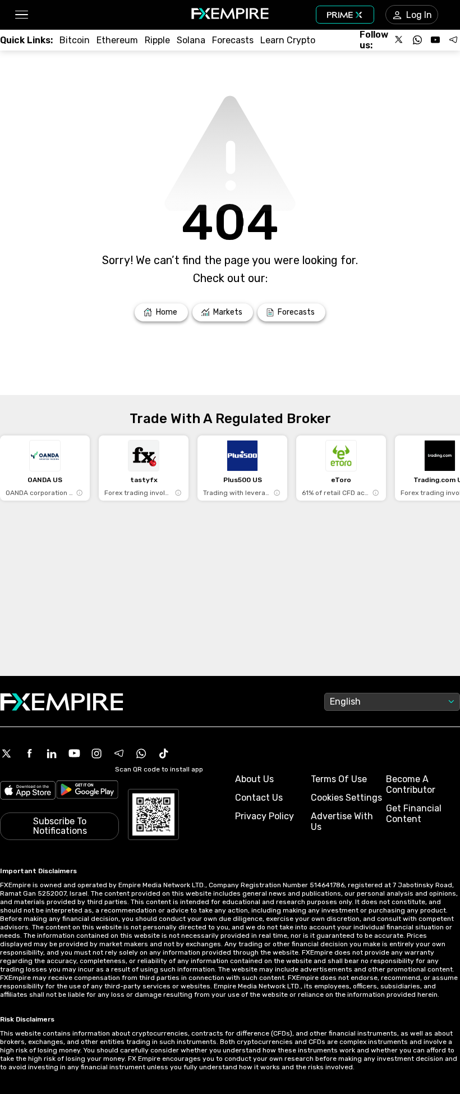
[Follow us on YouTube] (435, 40)
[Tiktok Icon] (164, 753)
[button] (21, 15)
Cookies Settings (346, 797)
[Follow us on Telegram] (453, 40)
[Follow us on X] (399, 40)
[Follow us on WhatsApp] (417, 40)
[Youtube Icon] (74, 753)
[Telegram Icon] (119, 753)
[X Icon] (6, 753)
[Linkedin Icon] (51, 753)
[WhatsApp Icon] (141, 753)
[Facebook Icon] (29, 753)
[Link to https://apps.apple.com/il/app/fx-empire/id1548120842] (28, 791)
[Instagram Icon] (96, 753)
